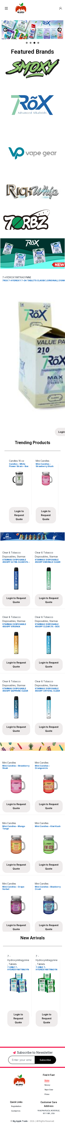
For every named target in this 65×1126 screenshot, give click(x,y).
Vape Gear (48, 1090)
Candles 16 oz (16, 460)
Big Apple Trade (20, 1121)
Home (46, 1080)
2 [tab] (31, 43)
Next (59, 30)
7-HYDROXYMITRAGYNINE (16, 277)
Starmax (21, 556)
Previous (5, 30)
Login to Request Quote (19, 515)
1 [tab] (27, 43)
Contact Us (15, 1111)
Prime (46, 1094)
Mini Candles (42, 460)
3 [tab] (34, 43)
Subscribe (45, 1060)
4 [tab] (38, 43)
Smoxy (47, 1085)
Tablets (13, 963)
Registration (16, 1106)
